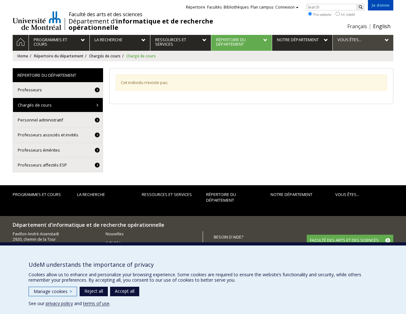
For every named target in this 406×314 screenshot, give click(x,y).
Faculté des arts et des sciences (105, 14)
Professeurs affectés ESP (42, 165)
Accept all (124, 291)
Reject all (93, 291)
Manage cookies (53, 291)
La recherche (91, 194)
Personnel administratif (40, 120)
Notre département (291, 194)
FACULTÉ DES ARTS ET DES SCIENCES (344, 240)
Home (22, 56)
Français (357, 26)
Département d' (141, 24)
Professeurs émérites (39, 150)
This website (321, 14)
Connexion (285, 7)
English (381, 26)
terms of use (96, 303)
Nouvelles (114, 234)
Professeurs (30, 90)
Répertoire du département (58, 56)
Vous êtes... (347, 194)
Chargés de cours (105, 56)
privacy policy (59, 303)
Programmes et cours (37, 194)
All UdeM (347, 14)
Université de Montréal (37, 20)
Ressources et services (167, 194)
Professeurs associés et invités (48, 135)
